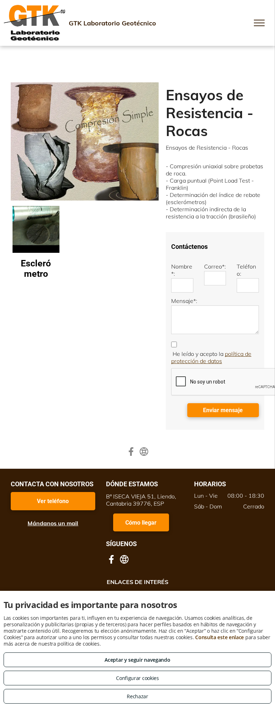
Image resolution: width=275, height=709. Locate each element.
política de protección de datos (211, 357)
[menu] (259, 23)
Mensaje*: (184, 300)
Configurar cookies (137, 678)
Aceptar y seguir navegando (137, 659)
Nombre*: (181, 270)
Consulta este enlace (219, 637)
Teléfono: (246, 270)
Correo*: (215, 266)
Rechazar (137, 696)
